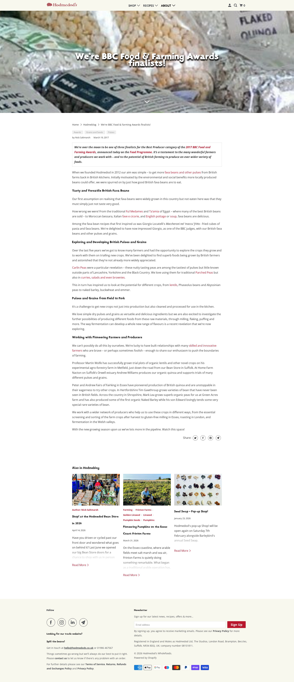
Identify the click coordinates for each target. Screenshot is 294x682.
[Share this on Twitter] (195, 437)
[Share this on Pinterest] (210, 437)
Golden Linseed (131, 514)
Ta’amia (154, 211)
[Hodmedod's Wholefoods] (62, 5)
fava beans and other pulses (183, 172)
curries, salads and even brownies (103, 277)
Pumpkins (148, 520)
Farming (127, 509)
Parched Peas (204, 272)
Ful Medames (134, 211)
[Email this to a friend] (218, 437)
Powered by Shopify (145, 657)
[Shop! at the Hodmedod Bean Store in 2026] (96, 490)
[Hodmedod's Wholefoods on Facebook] (52, 622)
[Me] (230, 5)
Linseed (147, 514)
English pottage (156, 216)
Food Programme (141, 152)
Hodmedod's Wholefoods (157, 653)
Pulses (111, 132)
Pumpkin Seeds (131, 520)
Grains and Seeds (94, 132)
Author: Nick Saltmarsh (85, 509)
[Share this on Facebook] (203, 437)
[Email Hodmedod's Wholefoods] (84, 622)
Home (75, 124)
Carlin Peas (79, 267)
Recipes (149, 5)
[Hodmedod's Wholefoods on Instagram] (63, 622)
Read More (79, 565)
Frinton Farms (143, 509)
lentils (173, 285)
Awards (77, 132)
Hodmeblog (90, 124)
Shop (133, 5)
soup (173, 216)
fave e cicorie (130, 216)
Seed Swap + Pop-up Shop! (191, 511)
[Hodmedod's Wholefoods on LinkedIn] (73, 622)
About (166, 5)
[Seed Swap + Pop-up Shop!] (198, 490)
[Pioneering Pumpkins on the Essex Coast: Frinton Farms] (147, 490)
